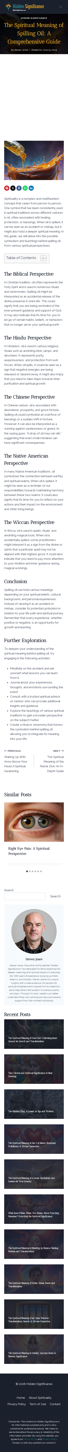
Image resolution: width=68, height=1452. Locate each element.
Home (21, 1397)
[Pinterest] (6, 188)
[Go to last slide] (10, 835)
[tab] (27, 871)
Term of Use (37, 1404)
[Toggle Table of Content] (42, 258)
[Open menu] (60, 6)
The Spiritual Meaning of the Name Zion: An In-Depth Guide (52, 761)
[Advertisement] (34, 101)
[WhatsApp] (25, 188)
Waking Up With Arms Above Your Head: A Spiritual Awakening (15, 761)
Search (9, 890)
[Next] (57, 835)
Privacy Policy (16, 1404)
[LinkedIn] (31, 188)
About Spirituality (40, 1397)
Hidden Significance (34, 18)
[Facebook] (19, 188)
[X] (13, 188)
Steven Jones (21, 49)
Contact (55, 1404)
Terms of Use (30, 1439)
